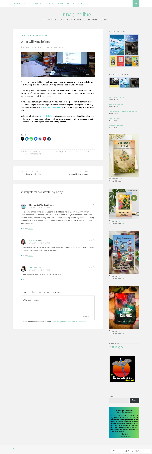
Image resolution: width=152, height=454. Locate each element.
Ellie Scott (33, 240)
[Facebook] (119, 347)
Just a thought (28, 36)
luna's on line (76, 14)
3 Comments (58, 47)
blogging (27, 152)
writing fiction (35, 154)
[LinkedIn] (113, 347)
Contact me (38, 3)
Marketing (66, 152)
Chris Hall (44, 47)
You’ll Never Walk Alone (52, 107)
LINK (120, 179)
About (26, 3)
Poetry (80, 3)
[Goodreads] (110, 347)
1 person (30, 229)
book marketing (38, 152)
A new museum (114, 118)
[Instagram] (116, 347)
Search (111, 396)
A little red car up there (117, 97)
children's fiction (53, 152)
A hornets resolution (116, 104)
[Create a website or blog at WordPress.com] (13, 448)
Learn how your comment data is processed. (69, 322)
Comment (86, 316)
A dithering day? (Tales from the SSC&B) (123, 111)
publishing (76, 152)
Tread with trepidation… (117, 126)
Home (18, 3)
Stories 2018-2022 (65, 3)
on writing (42, 36)
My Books (50, 3)
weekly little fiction (47, 116)
